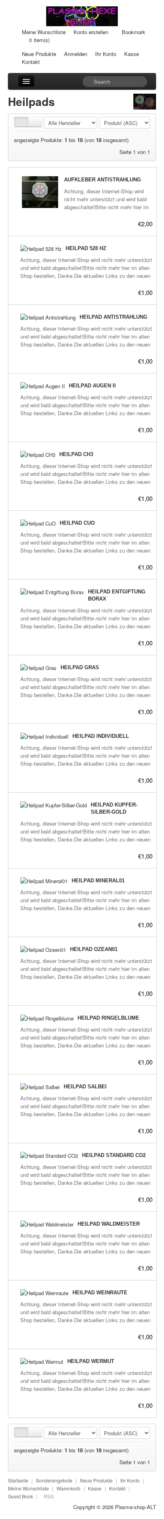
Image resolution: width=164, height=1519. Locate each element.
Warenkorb (68, 1488)
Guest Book (20, 1496)
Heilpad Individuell (100, 736)
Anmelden (75, 54)
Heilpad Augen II (92, 386)
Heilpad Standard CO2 (114, 1155)
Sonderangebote (54, 1480)
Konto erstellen (91, 32)
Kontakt (31, 61)
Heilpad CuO (77, 523)
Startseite (18, 1480)
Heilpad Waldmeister (109, 1224)
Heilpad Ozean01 (93, 949)
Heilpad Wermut (90, 1361)
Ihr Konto (105, 54)
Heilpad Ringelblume (108, 1018)
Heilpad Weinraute (99, 1293)
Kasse (131, 54)
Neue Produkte (39, 54)
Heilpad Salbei (85, 1087)
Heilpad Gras (80, 667)
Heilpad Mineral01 (98, 881)
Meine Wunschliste (44, 32)
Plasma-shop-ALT (135, 1507)
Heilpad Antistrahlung (113, 317)
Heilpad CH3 (76, 454)
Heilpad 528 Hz (86, 248)
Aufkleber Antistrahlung (102, 180)
